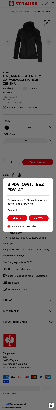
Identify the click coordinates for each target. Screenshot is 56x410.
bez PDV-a (39, 218)
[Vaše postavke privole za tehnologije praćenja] (51, 405)
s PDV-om (17, 218)
